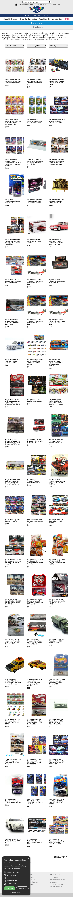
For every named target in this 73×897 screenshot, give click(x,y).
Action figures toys (56, 886)
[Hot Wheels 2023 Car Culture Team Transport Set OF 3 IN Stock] (17, 265)
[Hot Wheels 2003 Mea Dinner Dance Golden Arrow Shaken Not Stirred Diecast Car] (61, 705)
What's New (57, 19)
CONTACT (44, 4)
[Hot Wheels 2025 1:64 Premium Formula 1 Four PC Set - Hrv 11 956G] (61, 425)
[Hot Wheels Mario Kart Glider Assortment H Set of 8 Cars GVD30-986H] (17, 705)
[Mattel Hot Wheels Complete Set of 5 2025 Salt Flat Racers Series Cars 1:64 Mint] (17, 585)
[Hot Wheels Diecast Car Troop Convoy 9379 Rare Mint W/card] (61, 625)
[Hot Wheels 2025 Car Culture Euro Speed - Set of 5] (61, 505)
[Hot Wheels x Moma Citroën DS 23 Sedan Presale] (39, 225)
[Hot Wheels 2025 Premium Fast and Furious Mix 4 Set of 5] (39, 465)
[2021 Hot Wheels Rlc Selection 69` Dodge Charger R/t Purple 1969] (17, 785)
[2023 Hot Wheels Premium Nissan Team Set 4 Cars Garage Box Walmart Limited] (39, 625)
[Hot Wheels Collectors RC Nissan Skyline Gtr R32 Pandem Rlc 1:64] (39, 185)
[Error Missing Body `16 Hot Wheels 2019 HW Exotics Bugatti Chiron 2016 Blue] (61, 785)
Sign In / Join (55, 4)
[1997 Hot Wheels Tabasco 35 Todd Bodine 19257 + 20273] (61, 265)
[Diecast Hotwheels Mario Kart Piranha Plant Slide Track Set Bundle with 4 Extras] (61, 385)
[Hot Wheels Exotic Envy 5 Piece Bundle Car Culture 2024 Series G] (61, 105)
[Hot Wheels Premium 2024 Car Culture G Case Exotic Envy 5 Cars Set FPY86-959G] (61, 745)
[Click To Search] (50, 2)
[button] (16, 892)
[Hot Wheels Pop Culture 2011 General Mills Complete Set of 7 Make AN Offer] (39, 545)
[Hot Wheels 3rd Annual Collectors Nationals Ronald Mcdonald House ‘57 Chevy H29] (39, 585)
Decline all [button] (22, 888)
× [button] (28, 858)
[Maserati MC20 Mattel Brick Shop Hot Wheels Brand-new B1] (39, 425)
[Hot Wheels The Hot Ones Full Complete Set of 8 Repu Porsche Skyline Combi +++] (17, 105)
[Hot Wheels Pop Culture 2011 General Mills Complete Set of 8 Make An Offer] (61, 545)
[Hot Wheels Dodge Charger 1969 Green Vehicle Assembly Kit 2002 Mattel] (17, 305)
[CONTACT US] (40, 4)
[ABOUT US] (30, 4)
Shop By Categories (28, 19)
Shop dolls (53, 882)
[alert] (16, 875)
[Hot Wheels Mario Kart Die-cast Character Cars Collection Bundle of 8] (17, 65)
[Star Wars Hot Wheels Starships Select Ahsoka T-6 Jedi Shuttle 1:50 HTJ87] (61, 585)
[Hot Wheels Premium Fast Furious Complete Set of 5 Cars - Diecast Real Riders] (17, 225)
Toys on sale (31, 880)
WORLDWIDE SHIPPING (36, 16)
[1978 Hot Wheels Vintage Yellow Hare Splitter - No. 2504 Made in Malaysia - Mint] (17, 665)
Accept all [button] (9, 888)
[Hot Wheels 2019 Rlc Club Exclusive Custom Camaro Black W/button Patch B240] (17, 385)
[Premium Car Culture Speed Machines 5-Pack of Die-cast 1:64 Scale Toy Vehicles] (39, 145)
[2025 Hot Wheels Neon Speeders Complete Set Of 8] (39, 505)
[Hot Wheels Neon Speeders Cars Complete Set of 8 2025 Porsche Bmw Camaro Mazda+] (17, 145)
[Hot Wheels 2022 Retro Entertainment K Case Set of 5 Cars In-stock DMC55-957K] (39, 745)
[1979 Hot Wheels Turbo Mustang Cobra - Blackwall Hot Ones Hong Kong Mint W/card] (39, 665)
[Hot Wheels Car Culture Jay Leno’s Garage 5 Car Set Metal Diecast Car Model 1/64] (17, 545)
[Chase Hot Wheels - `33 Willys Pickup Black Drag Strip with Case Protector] (17, 745)
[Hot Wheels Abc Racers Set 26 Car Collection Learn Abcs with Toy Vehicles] (39, 345)
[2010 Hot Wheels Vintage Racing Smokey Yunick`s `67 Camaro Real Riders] (61, 465)
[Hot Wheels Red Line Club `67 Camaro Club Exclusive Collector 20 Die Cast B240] (39, 705)
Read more (17, 868)
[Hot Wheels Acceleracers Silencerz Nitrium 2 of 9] (17, 185)
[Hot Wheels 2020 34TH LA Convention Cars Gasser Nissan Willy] (61, 185)
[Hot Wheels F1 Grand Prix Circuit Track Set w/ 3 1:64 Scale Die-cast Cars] (39, 265)
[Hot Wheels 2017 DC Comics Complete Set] (39, 385)
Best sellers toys (32, 882)
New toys (30, 877)
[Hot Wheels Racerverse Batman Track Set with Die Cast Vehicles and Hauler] (61, 65)
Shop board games (56, 884)
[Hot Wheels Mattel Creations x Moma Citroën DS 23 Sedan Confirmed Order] (61, 225)
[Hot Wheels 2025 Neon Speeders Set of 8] (17, 505)
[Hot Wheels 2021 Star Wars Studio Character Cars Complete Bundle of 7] (39, 65)
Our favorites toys (33, 884)
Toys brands (54, 877)
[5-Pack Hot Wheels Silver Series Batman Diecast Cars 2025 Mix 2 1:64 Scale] (39, 785)
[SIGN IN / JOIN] (50, 4)
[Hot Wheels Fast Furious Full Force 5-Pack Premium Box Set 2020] (39, 825)
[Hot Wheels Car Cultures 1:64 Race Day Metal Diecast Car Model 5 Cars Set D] (61, 825)
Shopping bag (22, 4)
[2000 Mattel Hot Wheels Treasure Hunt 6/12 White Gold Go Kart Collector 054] (61, 665)
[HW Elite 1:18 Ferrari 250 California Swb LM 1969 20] (17, 825)
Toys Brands (44, 19)
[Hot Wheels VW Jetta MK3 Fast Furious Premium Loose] (17, 345)
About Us (34, 4)
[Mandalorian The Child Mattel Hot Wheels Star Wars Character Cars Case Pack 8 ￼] (17, 625)
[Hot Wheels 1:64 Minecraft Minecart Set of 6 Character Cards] (39, 105)
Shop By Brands (10, 19)
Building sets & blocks (57, 880)
